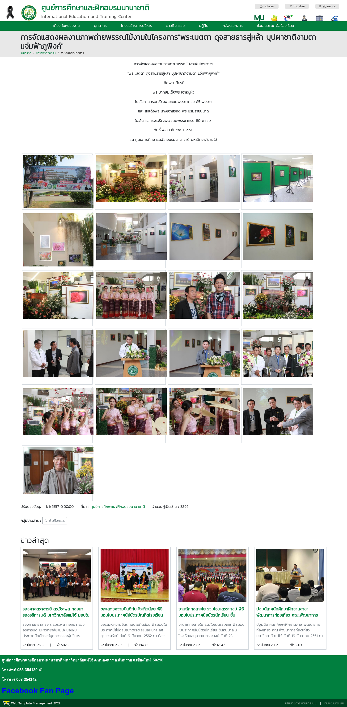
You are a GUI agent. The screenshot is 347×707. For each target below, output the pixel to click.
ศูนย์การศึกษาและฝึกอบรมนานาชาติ (118, 506)
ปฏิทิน (203, 25)
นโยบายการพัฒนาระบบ (301, 703)
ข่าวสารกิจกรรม (46, 53)
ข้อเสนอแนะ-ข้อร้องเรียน (275, 25)
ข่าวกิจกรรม (175, 25)
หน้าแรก (26, 53)
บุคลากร (100, 25)
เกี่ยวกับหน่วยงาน (66, 25)
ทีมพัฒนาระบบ (334, 703)
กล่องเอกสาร (233, 25)
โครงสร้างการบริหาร (136, 25)
